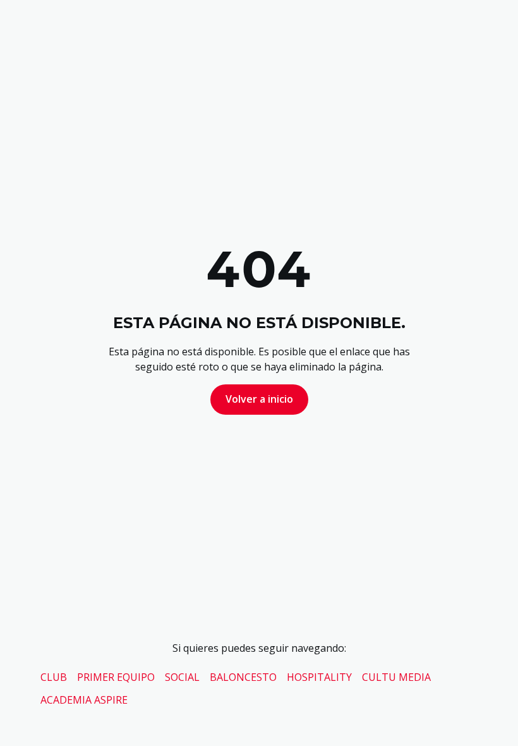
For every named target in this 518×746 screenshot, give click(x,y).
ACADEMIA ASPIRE (84, 700)
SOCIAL (182, 677)
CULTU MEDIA (396, 677)
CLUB (53, 677)
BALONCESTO (243, 677)
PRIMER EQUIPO (116, 677)
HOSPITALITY (319, 677)
